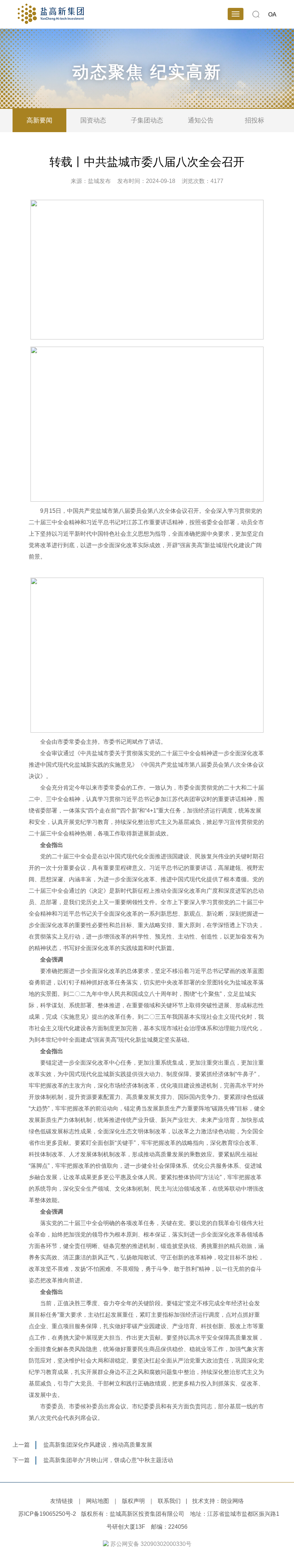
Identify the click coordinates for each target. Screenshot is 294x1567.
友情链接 (61, 1501)
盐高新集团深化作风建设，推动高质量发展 (97, 1445)
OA (272, 14)
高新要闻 (39, 120)
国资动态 (93, 120)
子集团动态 (147, 120)
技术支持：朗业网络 (218, 1501)
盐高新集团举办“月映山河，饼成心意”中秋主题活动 (108, 1460)
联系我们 (169, 1501)
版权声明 (133, 1501)
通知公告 (201, 120)
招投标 (254, 120)
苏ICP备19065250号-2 (47, 1514)
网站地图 (97, 1501)
